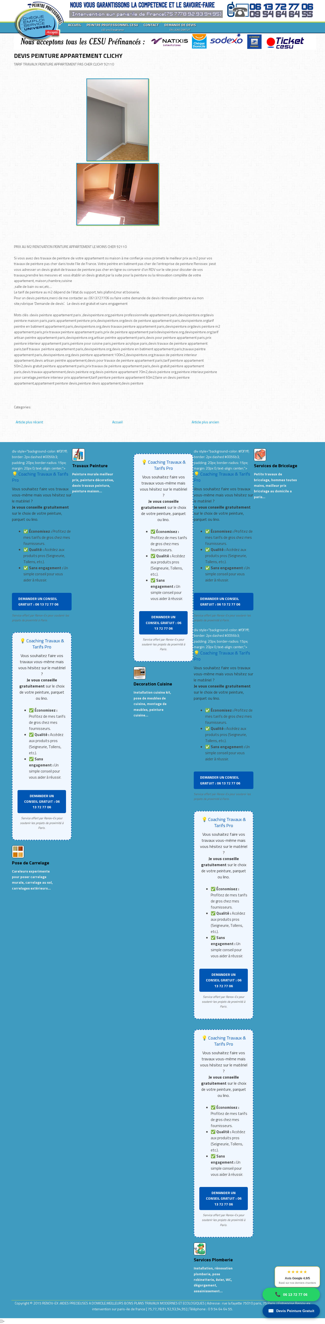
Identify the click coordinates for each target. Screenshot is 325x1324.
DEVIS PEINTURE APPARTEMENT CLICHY (68, 55)
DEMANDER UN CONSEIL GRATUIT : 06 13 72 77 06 (38, 601)
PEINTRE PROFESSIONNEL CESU (112, 27)
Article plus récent (29, 422)
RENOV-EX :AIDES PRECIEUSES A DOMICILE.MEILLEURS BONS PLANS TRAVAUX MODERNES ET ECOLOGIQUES (123, 1303)
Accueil (117, 422)
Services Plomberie (213, 1259)
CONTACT (151, 24)
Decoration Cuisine (153, 683)
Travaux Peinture (90, 465)
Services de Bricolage (275, 465)
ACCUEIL (74, 24)
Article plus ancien (205, 422)
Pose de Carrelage (30, 862)
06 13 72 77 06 (291, 1294)
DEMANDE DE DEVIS (180, 27)
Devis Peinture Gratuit (291, 1310)
